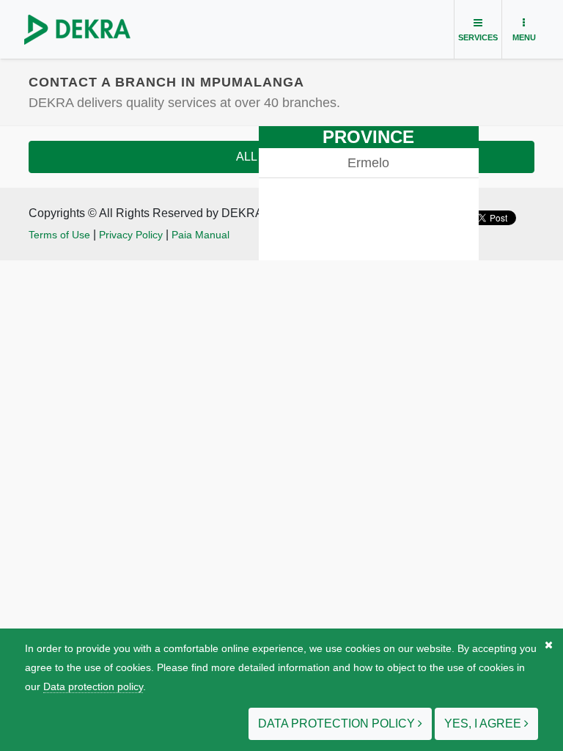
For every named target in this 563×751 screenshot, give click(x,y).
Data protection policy (93, 686)
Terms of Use (59, 235)
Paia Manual (200, 235)
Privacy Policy (131, 235)
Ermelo (368, 162)
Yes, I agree (484, 723)
